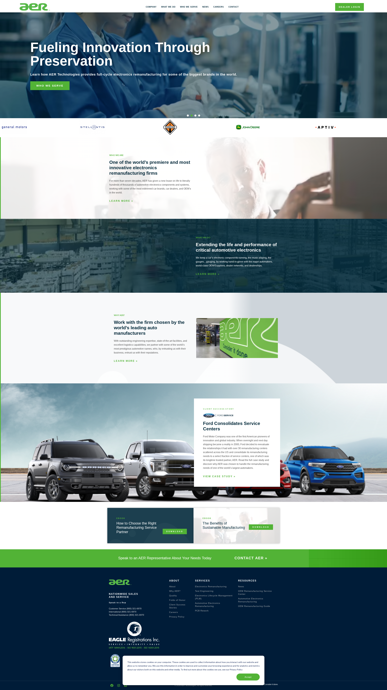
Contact (233, 7)
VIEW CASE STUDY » (219, 476)
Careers (218, 7)
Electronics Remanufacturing (211, 586)
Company (151, 7)
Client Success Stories (177, 606)
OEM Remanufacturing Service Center (255, 592)
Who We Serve (189, 7)
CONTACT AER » (250, 558)
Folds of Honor (177, 600)
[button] (188, 116)
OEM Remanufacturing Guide (254, 606)
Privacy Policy (176, 616)
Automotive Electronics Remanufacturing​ (207, 604)
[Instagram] (119, 685)
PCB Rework (202, 610)
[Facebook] (112, 685)
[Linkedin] (125, 685)
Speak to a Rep (117, 603)
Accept (248, 677)
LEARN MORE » (121, 201)
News (205, 7)
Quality (173, 595)
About (172, 586)
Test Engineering (204, 591)
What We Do (168, 7)
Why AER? (174, 591)
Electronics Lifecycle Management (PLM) (214, 597)
